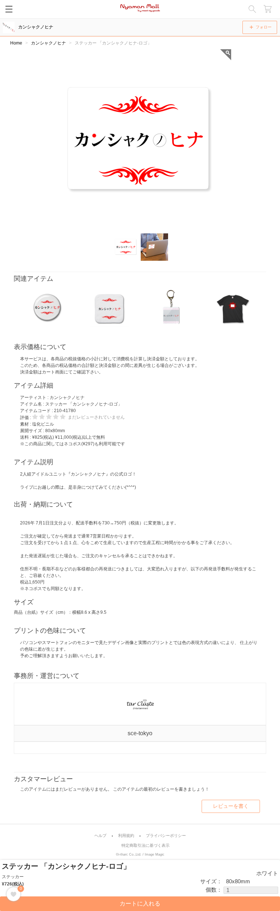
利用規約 (126, 836)
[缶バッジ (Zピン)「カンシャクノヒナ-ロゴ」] (47, 307)
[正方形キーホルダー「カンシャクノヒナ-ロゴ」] (171, 307)
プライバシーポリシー (166, 836)
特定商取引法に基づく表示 (145, 846)
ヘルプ (100, 836)
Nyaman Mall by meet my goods (140, 9)
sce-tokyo (140, 733)
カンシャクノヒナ (35, 27)
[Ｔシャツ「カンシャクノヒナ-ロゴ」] (233, 307)
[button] (126, 247)
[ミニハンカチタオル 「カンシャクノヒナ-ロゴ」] (109, 307)
